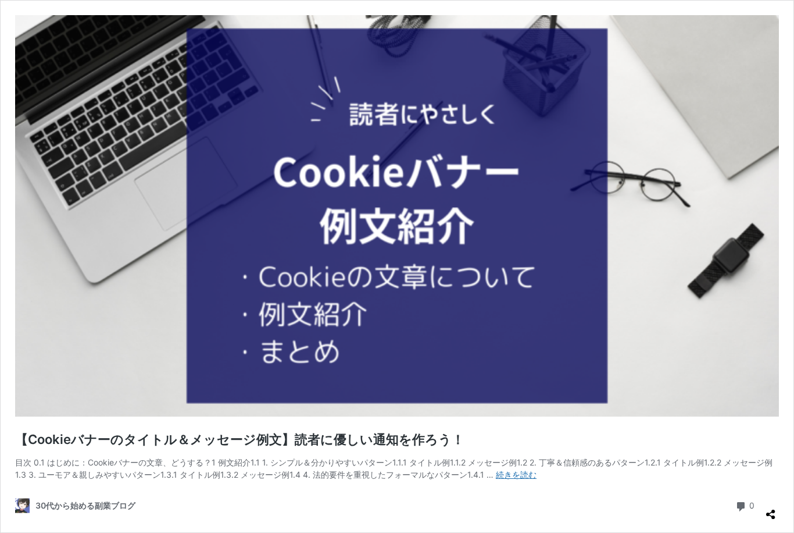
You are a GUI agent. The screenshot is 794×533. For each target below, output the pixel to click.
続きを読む (516, 474)
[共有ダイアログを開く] (771, 510)
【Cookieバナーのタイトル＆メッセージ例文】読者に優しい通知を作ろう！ (239, 439)
